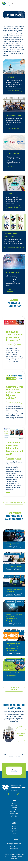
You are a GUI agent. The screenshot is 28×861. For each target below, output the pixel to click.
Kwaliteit (14, 809)
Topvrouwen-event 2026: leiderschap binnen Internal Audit (14, 448)
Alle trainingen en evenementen (14, 689)
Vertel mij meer (21, 733)
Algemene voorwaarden (14, 843)
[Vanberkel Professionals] (14, 771)
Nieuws (14, 826)
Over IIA (14, 815)
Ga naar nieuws (13, 207)
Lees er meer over (14, 128)
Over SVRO (14, 817)
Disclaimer (14, 845)
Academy (14, 807)
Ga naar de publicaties (14, 247)
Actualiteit (14, 805)
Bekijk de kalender (14, 90)
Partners (14, 833)
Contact (14, 828)
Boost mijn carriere (14, 167)
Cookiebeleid (14, 848)
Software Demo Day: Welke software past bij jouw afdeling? (14, 392)
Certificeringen (14, 813)
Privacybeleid (14, 847)
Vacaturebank (14, 830)
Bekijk (10, 290)
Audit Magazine (14, 832)
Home (14, 803)
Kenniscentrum (14, 811)
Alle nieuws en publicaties (14, 502)
